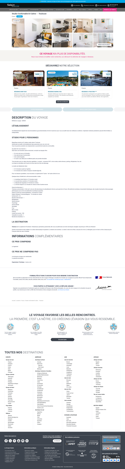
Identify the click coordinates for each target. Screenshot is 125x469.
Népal (67, 385)
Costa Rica (40, 380)
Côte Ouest (41, 367)
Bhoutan (68, 380)
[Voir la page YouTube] (18, 440)
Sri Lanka (68, 387)
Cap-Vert (98, 388)
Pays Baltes (9, 405)
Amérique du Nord (40, 360)
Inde (67, 382)
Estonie (10, 407)
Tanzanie (98, 384)
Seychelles (98, 401)
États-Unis (39, 363)
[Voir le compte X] (10, 440)
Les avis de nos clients (10, 452)
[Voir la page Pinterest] (14, 440)
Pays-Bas (10, 400)
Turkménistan (69, 411)
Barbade (39, 378)
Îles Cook (68, 420)
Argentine (39, 412)
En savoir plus (62, 339)
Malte (9, 370)
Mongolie (68, 396)
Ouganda (98, 382)
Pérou (38, 422)
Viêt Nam (68, 375)
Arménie (68, 402)
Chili (38, 417)
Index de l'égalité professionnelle (52, 457)
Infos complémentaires (88, 109)
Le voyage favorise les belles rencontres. (63, 317)
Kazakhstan (69, 406)
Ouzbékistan (69, 409)
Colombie (39, 419)
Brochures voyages (29, 450)
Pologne (10, 382)
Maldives (68, 383)
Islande (10, 396)
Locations (18, 300)
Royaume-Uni (11, 401)
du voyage (30, 117)
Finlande (10, 393)
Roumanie (10, 424)
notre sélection (62, 65)
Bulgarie (10, 419)
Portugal (10, 372)
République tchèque (13, 383)
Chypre (10, 362)
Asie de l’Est (67, 389)
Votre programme (37, 109)
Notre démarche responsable (12, 453)
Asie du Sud (67, 378)
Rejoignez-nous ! (9, 461)
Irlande (9, 394)
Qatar (97, 416)
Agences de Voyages (10, 455)
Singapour (69, 372)
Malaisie (68, 369)
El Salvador (40, 385)
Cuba (38, 382)
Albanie (10, 415)
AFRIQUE (96, 357)
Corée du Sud (69, 393)
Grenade (39, 387)
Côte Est (40, 365)
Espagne (10, 363)
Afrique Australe (98, 367)
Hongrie (10, 380)
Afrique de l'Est (98, 379)
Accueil (13, 300)
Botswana (98, 369)
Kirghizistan (69, 407)
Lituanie (10, 411)
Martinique (40, 395)
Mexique (39, 369)
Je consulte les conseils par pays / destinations (59, 279)
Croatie (10, 420)
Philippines (69, 370)
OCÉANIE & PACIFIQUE (70, 415)
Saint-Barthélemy (41, 402)
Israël (97, 411)
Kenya (97, 381)
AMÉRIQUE (38, 357)
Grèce (9, 367)
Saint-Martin (40, 404)
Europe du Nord (10, 387)
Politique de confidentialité (51, 452)
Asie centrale (67, 400)
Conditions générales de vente (52, 450)
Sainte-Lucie (40, 407)
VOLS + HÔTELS (82, 9)
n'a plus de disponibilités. (62, 53)
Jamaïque (39, 394)
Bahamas (39, 376)
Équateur (39, 420)
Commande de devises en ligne (32, 458)
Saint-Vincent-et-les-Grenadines (45, 406)
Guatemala (40, 390)
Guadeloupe (40, 388)
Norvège (10, 398)
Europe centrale (10, 374)
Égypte (97, 362)
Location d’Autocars (10, 458)
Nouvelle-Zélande (70, 424)
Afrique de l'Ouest (98, 386)
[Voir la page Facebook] (6, 440)
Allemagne (10, 376)
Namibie (98, 375)
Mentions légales (49, 458)
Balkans (8, 413)
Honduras (39, 392)
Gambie (98, 390)
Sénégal (98, 392)
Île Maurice (98, 396)
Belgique (10, 389)
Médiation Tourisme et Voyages (32, 457)
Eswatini (98, 371)
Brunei (68, 362)
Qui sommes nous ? (10, 450)
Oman (97, 414)
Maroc (97, 363)
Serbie (9, 426)
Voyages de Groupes (10, 457)
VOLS (75, 9)
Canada (39, 362)
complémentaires (37, 236)
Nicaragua (39, 397)
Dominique (40, 383)
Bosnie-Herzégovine (13, 417)
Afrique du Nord (98, 360)
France (22, 300)
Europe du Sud (10, 360)
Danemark (10, 391)
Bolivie (39, 413)
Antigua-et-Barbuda (42, 373)
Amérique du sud (39, 410)
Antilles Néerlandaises (42, 375)
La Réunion (99, 398)
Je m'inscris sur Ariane (63, 290)
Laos (67, 367)
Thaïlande (69, 374)
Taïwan (68, 398)
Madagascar (99, 400)
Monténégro (11, 422)
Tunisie (97, 365)
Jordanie (98, 413)
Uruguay (39, 424)
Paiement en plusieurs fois (31, 460)
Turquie (98, 418)
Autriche (10, 378)
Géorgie (68, 404)
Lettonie (10, 409)
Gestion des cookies (49, 460)
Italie (9, 369)
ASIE (65, 357)
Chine (67, 391)
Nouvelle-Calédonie (71, 422)
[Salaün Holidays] (13, 5)
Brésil (38, 415)
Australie (68, 417)
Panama (39, 399)
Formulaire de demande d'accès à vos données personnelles (53, 454)
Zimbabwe (98, 376)
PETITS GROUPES (24, 9)
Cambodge (69, 363)
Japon (68, 394)
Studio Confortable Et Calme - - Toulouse (29, 14)
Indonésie (68, 365)
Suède (9, 403)
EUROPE (8, 357)
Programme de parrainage (31, 452)
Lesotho (98, 373)
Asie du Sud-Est (68, 360)
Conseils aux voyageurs (30, 455)
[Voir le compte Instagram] (22, 440)
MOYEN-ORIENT (98, 405)
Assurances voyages (30, 453)
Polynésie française (71, 426)
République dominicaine (43, 401)
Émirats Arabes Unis (101, 409)
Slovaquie (10, 385)
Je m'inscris (57, 441)
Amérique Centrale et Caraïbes (43, 371)
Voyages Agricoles (9, 460)
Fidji (67, 419)
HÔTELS (90, 9)
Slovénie (10, 427)
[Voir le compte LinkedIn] (27, 440)
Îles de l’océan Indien (99, 394)
